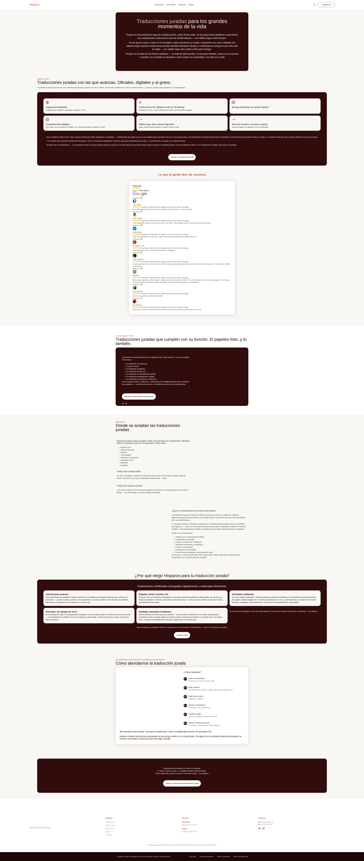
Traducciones (159, 4)
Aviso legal (192, 856)
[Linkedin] (263, 828)
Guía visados (170, 4)
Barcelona (186, 822)
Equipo (191, 4)
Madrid (184, 828)
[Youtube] (259, 828)
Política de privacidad (223, 856)
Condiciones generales (206, 856)
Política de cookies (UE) (241, 856)
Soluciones (182, 4)
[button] (326, 4)
